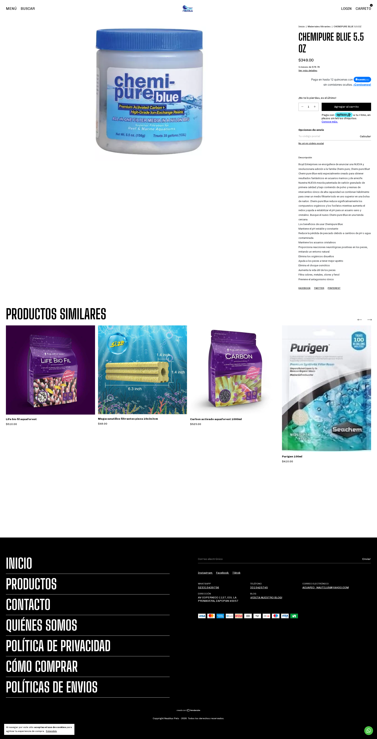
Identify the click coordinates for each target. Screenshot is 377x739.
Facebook (304, 288)
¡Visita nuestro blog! (266, 597)
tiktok (236, 572)
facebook (222, 572)
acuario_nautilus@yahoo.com (325, 587)
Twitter (319, 288)
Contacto (28, 604)
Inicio (301, 26)
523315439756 (208, 587)
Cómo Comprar (42, 666)
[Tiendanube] (188, 710)
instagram (205, 572)
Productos (31, 584)
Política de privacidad (58, 646)
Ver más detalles (307, 70)
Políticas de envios (52, 687)
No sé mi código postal (311, 143)
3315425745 (259, 587)
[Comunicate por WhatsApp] (368, 730)
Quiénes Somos (41, 625)
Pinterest (334, 288)
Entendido (51, 731)
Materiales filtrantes (319, 26)
